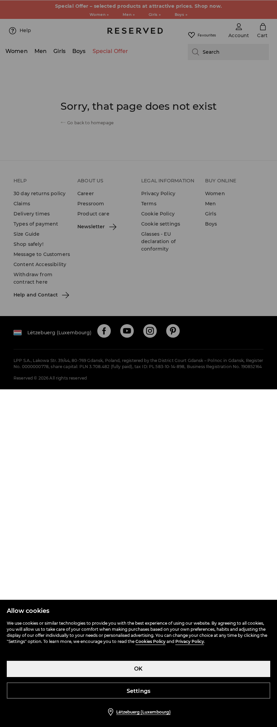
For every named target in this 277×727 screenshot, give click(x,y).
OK (138, 669)
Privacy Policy (189, 641)
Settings (139, 691)
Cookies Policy (150, 641)
